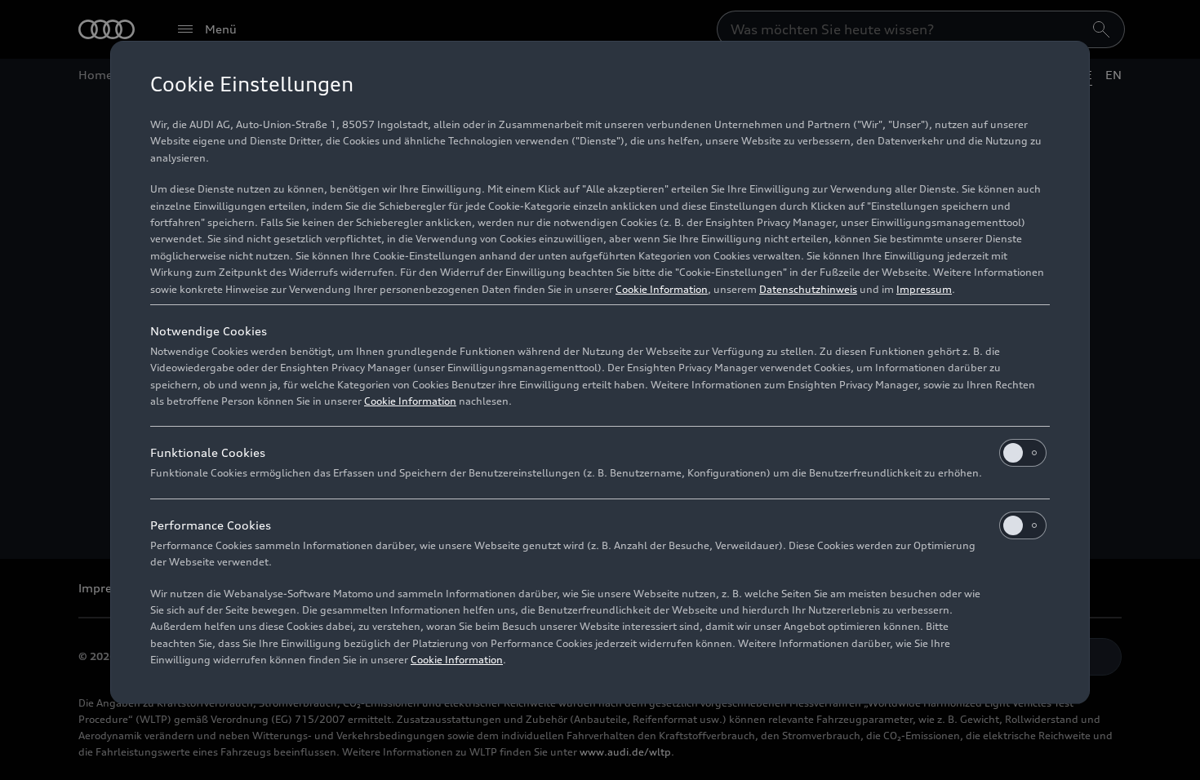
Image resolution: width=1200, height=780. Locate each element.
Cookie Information (662, 289)
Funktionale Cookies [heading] (207, 452)
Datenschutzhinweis (808, 289)
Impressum (924, 289)
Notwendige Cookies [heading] (208, 331)
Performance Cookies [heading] (210, 525)
